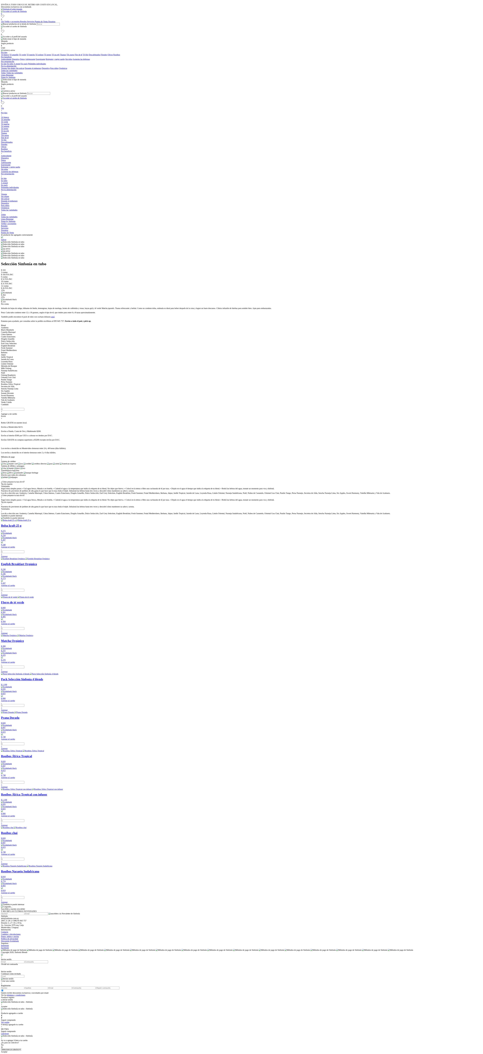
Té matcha (31, 55)
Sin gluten (11, 68)
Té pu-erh (55, 55)
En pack (24, 64)
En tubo (10, 64)
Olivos (110, 55)
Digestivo (15, 59)
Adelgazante (30, 59)
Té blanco (5, 55)
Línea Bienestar (7, 75)
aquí (52, 317)
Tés (2, 21)
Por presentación (7, 61)
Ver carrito (5, 1022)
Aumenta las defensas (81, 59)
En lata (4, 64)
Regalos (23, 21)
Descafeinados (94, 55)
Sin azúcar (20, 68)
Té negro (47, 55)
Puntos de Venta (41, 21)
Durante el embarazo (33, 68)
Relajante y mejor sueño (55, 59)
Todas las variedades (9, 70)
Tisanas (63, 55)
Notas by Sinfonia (8, 77)
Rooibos (116, 55)
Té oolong (39, 55)
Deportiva (46, 68)
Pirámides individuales (37, 64)
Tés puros (70, 55)
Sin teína (68, 59)
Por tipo (4, 52)
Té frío (85, 55)
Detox (22, 59)
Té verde (22, 55)
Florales (104, 55)
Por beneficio (6, 57)
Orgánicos (63, 68)
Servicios (31, 21)
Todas (3, 73)
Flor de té (78, 55)
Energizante (40, 59)
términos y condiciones (16, 995)
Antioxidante (6, 59)
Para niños (54, 68)
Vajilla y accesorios (12, 21)
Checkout (5, 1034)
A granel (17, 64)
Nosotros (51, 21)
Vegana (4, 68)
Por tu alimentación (8, 66)
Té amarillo (13, 55)
